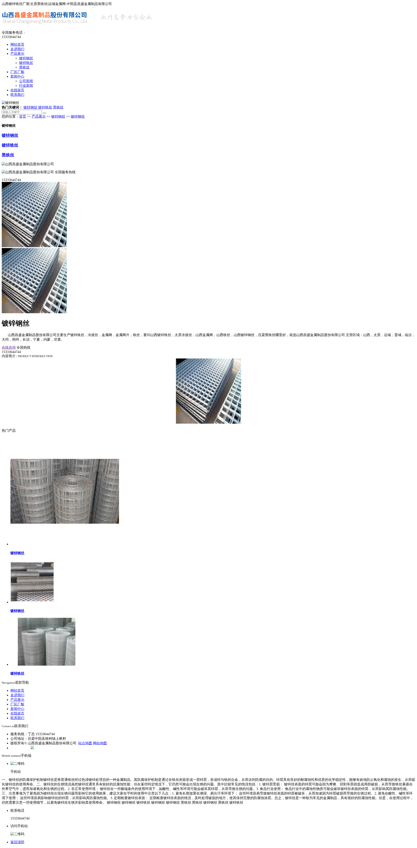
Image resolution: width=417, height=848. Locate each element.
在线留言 (17, 90)
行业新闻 (26, 85)
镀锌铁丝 (26, 63)
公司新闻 (26, 81)
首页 (22, 116)
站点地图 (85, 743)
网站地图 (100, 743)
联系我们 (17, 95)
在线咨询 (9, 347)
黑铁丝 (24, 67)
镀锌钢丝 (26, 58)
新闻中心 (17, 76)
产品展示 (17, 53)
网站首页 (17, 44)
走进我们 (17, 49)
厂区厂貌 (17, 72)
